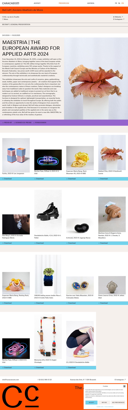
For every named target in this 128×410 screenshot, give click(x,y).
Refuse (104, 402)
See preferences (118, 402)
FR (116, 3)
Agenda (90, 3)
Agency (37, 3)
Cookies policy (100, 406)
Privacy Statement (108, 406)
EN (123, 3)
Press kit (8, 122)
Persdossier (40, 122)
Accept (91, 402)
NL (119, 3)
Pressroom (64, 3)
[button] (124, 386)
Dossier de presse (23, 122)
